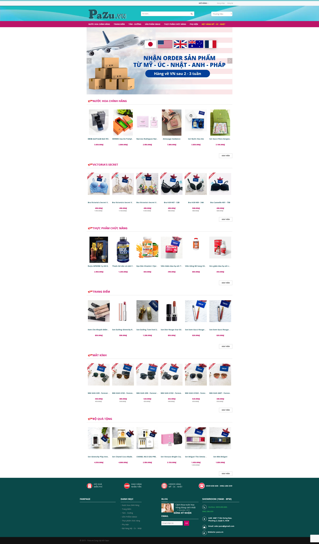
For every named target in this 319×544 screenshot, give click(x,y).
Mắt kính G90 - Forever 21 (147, 393)
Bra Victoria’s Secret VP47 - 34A (150, 202)
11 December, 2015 (183, 510)
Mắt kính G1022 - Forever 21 (197, 393)
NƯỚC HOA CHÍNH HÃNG (110, 101)
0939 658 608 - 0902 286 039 (219, 486)
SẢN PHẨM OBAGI (129, 517)
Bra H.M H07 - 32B (171, 202)
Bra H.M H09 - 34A (196, 202)
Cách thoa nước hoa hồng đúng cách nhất (186, 506)
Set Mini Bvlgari (220, 456)
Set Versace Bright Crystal (172, 456)
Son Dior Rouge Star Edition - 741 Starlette (180, 329)
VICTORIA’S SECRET (105, 164)
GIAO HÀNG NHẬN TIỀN (136, 485)
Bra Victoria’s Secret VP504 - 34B (102, 202)
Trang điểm (126, 509)
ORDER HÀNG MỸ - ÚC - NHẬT (175, 485)
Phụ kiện (125, 524)
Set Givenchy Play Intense (99, 456)
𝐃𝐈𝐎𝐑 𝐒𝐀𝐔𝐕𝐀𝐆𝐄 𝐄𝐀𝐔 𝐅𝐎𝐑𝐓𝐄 (100, 139)
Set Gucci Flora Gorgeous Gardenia (224, 139)
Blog (164, 498)
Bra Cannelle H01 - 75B (220, 202)
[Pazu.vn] (107, 14)
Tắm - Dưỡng (127, 513)
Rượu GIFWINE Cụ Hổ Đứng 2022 (102, 266)
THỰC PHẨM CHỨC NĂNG (110, 228)
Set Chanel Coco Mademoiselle (126, 456)
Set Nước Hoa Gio (196, 139)
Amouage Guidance (171, 139)
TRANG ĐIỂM (101, 291)
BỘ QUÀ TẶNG (102, 419)
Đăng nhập (221, 3)
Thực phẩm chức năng (131, 520)
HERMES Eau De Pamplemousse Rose (128, 139)
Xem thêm (226, 156)
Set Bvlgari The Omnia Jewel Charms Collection (206, 456)
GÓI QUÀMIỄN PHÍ (98, 485)
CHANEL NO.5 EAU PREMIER (148, 456)
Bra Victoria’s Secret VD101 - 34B (126, 202)
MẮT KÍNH (100, 355)
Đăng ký (230, 3)
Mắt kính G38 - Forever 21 (99, 393)
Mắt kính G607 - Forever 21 (221, 393)
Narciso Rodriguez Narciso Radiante (152, 139)
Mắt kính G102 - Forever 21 (124, 393)
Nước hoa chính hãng (130, 505)
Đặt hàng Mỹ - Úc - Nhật (132, 528)
